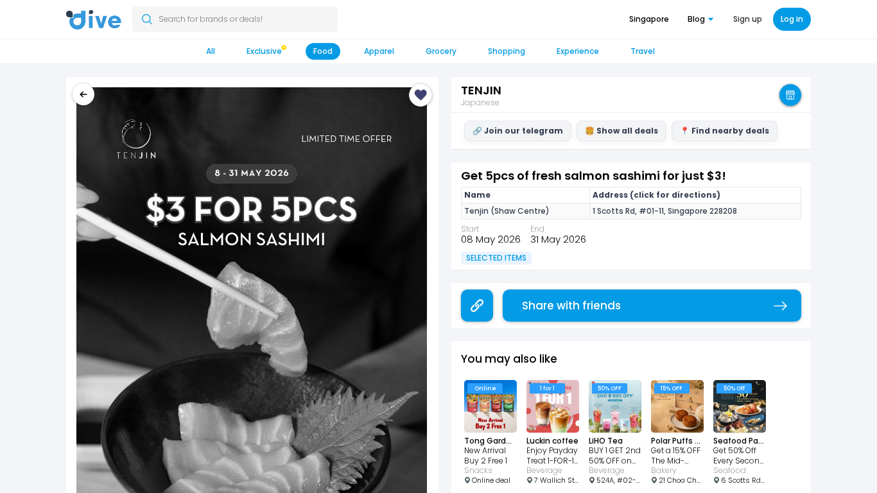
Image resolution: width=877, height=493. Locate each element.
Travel (642, 51)
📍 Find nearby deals (724, 130)
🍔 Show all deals (621, 130)
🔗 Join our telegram (518, 130)
